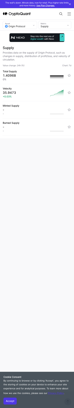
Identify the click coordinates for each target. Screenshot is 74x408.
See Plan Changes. (45, 5)
